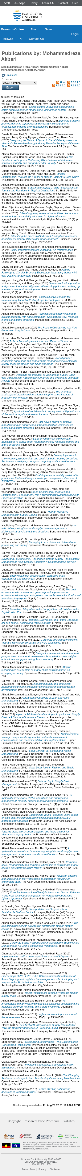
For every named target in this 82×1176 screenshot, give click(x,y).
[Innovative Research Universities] (25, 1136)
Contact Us (36, 38)
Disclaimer (55, 1169)
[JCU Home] (27, 14)
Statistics (68, 1121)
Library (33, 3)
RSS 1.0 (75, 82)
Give (75, 3)
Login (75, 34)
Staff (7, 3)
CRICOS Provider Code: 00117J (41, 1162)
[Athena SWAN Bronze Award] (9, 1136)
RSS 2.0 (60, 85)
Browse (8, 38)
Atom (62, 82)
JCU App (19, 3)
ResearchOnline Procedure (42, 1121)
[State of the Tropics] (68, 1136)
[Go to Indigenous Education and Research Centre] (6, 1145)
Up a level (11, 75)
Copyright (14, 1121)
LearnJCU (48, 3)
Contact (63, 3)
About (34, 29)
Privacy (42, 1169)
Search (49, 29)
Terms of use (28, 1169)
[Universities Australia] (45, 1136)
